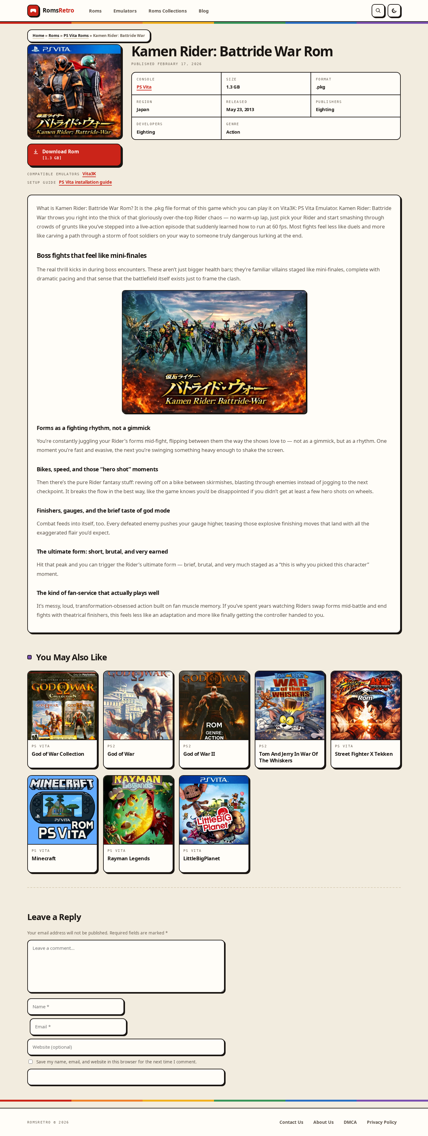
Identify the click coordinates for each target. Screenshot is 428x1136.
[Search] (378, 10)
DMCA (350, 1122)
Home (38, 35)
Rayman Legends (128, 858)
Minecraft (44, 858)
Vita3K (89, 174)
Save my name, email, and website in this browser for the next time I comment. (116, 1062)
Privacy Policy (382, 1122)
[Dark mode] (394, 10)
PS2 (111, 746)
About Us (323, 1122)
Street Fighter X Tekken (364, 753)
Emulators (125, 11)
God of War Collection (58, 753)
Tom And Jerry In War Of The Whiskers (288, 757)
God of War (120, 753)
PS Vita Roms (76, 35)
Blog (204, 11)
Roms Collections (168, 11)
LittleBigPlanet (201, 858)
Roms (95, 11)
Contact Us (291, 1122)
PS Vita (144, 87)
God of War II (199, 753)
